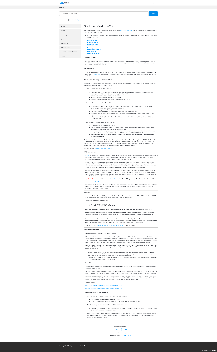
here (88, 216)
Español (61, 7)
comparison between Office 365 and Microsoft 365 (109, 225)
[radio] (116, 329)
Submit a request (127, 335)
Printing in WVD (96, 74)
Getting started (79, 20)
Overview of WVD (92, 40)
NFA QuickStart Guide (126, 30)
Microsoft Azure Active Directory (104, 148)
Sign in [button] (154, 2)
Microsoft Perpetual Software (69, 51)
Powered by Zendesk (210, 350)
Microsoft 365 (65, 43)
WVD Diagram (99, 181)
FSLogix (87, 155)
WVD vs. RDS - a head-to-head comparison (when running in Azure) (103, 285)
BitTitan (63, 30)
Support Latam (63, 20)
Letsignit (63, 39)
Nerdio (71, 20)
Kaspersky (64, 35)
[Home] (64, 3)
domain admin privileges (110, 179)
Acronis (63, 26)
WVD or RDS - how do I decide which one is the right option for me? (103, 288)
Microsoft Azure (65, 47)
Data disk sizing (91, 51)
